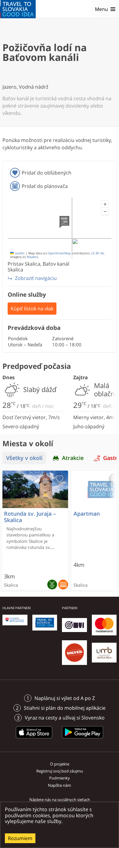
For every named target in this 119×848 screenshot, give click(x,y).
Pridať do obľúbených (46, 172)
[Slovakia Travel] (18, 9)
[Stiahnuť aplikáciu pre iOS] (34, 739)
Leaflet (19, 253)
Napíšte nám (59, 785)
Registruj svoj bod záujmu (59, 771)
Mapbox (32, 257)
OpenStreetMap (59, 253)
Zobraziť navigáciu (36, 278)
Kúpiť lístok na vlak (32, 308)
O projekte (59, 764)
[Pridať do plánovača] (45, 479)
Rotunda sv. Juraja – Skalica (30, 517)
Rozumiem (20, 838)
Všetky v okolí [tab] (24, 457)
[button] (105, 204)
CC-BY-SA (97, 253)
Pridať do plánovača (45, 186)
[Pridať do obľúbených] (59, 479)
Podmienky (59, 778)
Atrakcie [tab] (73, 457)
